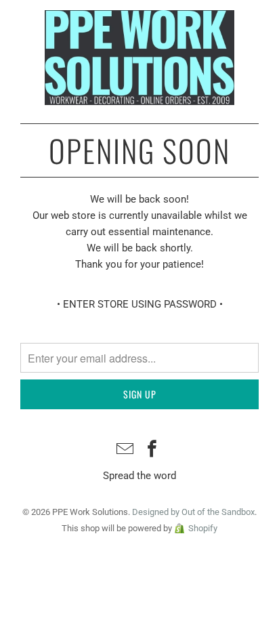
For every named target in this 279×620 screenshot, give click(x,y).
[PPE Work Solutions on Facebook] (152, 450)
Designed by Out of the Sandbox (193, 512)
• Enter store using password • (140, 304)
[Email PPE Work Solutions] (125, 450)
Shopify (202, 528)
